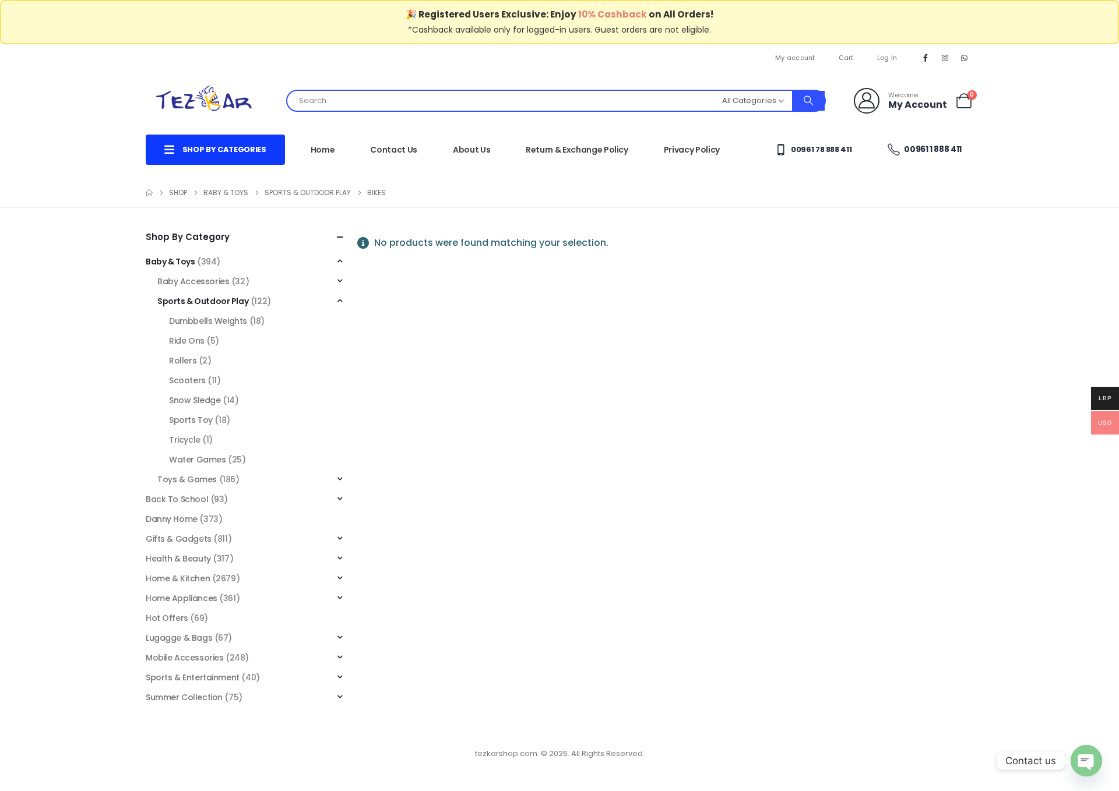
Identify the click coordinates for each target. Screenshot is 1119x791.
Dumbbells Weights (208, 321)
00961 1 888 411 (932, 149)
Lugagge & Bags (179, 638)
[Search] (808, 101)
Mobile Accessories (184, 657)
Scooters (187, 380)
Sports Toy (191, 420)
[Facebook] (925, 58)
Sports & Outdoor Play (202, 301)
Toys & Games (187, 479)
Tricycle (184, 440)
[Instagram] (945, 58)
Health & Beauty (178, 558)
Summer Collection (184, 697)
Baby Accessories (193, 281)
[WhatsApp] (964, 58)
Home (323, 150)
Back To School (177, 499)
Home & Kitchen (178, 578)
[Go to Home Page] (149, 192)
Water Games (197, 459)
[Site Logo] (204, 100)
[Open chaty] (1086, 760)
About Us (471, 150)
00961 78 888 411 (820, 149)
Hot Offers (167, 618)
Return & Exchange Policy (577, 150)
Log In (887, 57)
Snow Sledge (194, 400)
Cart (846, 57)
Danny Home (172, 519)
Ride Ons (187, 341)
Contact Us (393, 150)
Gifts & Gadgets (179, 539)
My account (795, 57)
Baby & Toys (170, 261)
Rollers (182, 360)
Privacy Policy (692, 150)
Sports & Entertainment (193, 677)
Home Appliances (181, 598)
